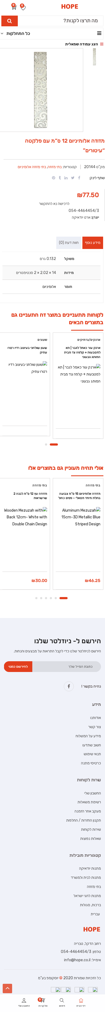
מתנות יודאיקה (90, 868)
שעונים (42, 340)
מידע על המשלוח (88, 736)
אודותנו (95, 717)
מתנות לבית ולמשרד (86, 877)
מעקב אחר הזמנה (88, 811)
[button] (14, 8)
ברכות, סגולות (90, 905)
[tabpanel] (78, 387)
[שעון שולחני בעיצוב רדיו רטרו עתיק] (24, 383)
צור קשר (94, 727)
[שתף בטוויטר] (73, 178)
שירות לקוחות (91, 829)
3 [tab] (51, 598)
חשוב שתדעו (91, 745)
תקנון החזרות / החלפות (83, 820)
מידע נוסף (92, 242)
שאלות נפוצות (90, 838)
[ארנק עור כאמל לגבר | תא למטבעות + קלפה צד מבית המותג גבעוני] (78, 386)
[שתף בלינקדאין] (66, 178)
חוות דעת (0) (69, 242)
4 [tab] (46, 598)
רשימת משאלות (89, 802)
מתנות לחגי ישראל (87, 896)
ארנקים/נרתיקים (88, 340)
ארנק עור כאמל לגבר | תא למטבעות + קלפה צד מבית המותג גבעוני (82, 352)
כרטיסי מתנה (91, 763)
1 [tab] (54, 444)
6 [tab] (36, 598)
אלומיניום (49, 286)
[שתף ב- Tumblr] (60, 178)
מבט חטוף (78, 415)
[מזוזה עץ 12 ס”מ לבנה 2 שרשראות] (24, 529)
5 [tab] (41, 598)
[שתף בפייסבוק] (79, 178)
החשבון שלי (92, 793)
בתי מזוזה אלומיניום (32, 167)
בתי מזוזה (55, 167)
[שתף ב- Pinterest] (53, 178)
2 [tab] (46, 444)
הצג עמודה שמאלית (82, 44)
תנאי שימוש (92, 754)
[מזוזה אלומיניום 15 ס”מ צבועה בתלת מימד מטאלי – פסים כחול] (78, 531)
